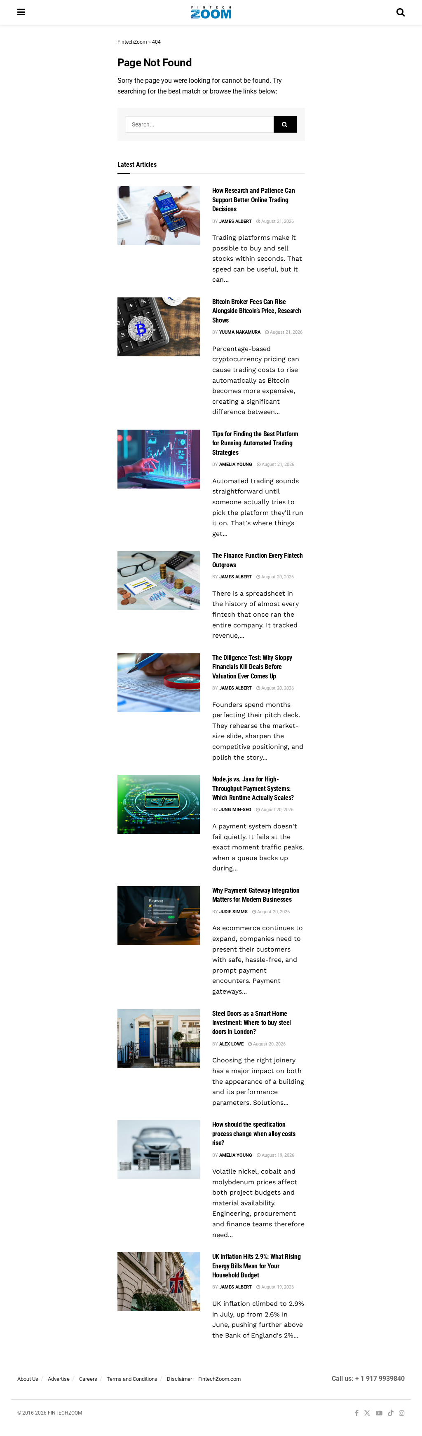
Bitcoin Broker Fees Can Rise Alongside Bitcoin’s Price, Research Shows (256, 311)
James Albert (235, 221)
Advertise (59, 1379)
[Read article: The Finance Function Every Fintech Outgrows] (158, 580)
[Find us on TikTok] (391, 1413)
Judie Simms (233, 911)
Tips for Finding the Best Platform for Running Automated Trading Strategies (255, 443)
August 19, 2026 (277, 1155)
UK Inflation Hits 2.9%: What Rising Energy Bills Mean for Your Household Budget (256, 1266)
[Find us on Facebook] (357, 1413)
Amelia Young (235, 464)
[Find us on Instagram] (402, 1413)
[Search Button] (400, 12)
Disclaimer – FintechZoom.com (204, 1379)
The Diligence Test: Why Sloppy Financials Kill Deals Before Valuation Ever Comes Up (252, 667)
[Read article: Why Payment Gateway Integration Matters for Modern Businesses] (158, 915)
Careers (88, 1379)
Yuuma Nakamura (239, 332)
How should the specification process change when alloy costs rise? (253, 1133)
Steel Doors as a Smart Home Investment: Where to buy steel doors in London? (251, 1023)
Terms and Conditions (132, 1379)
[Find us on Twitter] (367, 1413)
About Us (27, 1379)
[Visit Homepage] (211, 12)
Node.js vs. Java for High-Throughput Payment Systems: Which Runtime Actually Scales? (253, 788)
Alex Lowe (231, 1044)
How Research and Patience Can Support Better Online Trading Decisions (253, 200)
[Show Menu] (21, 12)
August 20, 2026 (277, 577)
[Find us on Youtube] (379, 1413)
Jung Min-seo (235, 809)
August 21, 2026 (277, 221)
